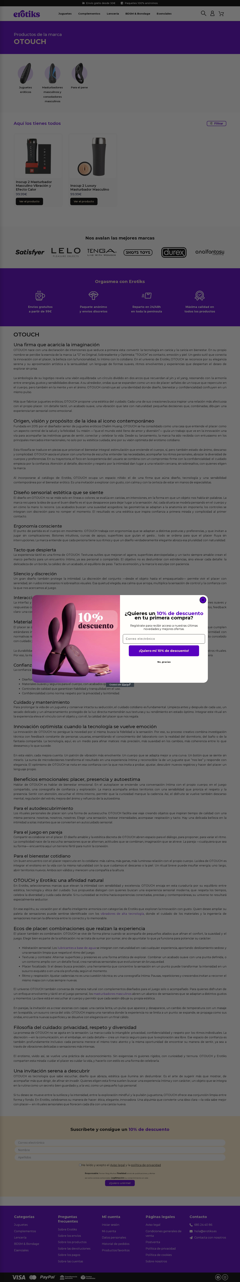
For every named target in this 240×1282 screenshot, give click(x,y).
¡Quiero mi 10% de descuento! (164, 651)
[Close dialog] (203, 600)
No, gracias (164, 662)
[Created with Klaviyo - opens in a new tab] (120, 685)
